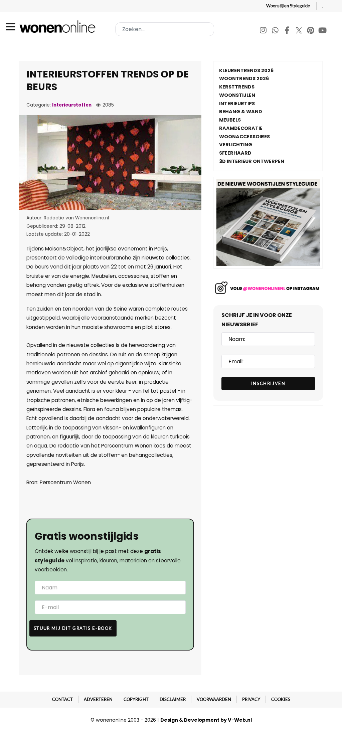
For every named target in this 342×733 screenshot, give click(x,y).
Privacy (251, 699)
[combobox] (164, 29)
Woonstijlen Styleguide (288, 5)
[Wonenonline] (59, 26)
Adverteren (98, 699)
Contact (62, 699)
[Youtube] (322, 31)
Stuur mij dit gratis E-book (73, 628)
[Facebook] (287, 31)
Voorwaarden (214, 699)
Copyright (136, 699)
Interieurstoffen (72, 105)
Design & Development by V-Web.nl (206, 720)
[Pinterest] (311, 31)
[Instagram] (264, 31)
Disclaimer (173, 699)
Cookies (280, 699)
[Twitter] (299, 31)
